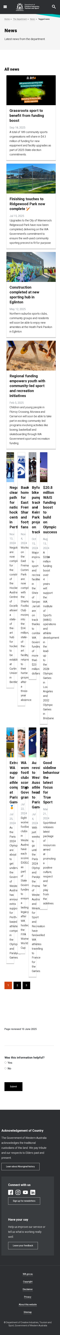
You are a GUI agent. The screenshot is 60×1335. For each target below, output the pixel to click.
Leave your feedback (23, 1245)
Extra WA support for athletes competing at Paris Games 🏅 (11, 785)
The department (20, 19)
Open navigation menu (3, 5)
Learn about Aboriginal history (20, 1166)
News (32, 19)
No (9, 1068)
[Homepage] (28, 7)
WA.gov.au (28, 1274)
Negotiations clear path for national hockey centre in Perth (11, 507)
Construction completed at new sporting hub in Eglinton (24, 295)
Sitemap (28, 1312)
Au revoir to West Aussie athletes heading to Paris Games (34, 785)
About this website (28, 1304)
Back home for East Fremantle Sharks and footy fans (22, 507)
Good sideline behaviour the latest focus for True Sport (45, 782)
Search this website (52, 5)
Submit (13, 1086)
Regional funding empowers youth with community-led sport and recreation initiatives (27, 386)
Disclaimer (28, 1289)
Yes (10, 1063)
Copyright (27, 1281)
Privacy (27, 1297)
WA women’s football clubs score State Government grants (22, 780)
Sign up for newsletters (24, 1201)
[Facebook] (10, 1192)
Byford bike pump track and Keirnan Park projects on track (34, 510)
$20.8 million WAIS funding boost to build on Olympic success (45, 510)
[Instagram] (18, 1192)
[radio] (5, 1062)
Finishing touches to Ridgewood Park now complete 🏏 (27, 204)
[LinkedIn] (32, 1192)
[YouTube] (25, 1192)
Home (7, 19)
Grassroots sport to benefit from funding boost (27, 115)
